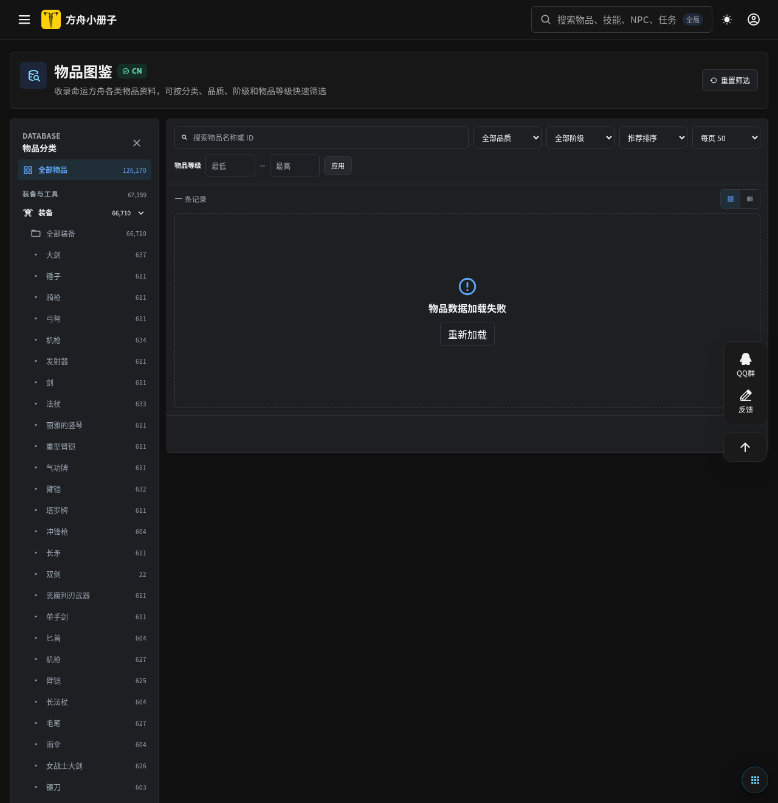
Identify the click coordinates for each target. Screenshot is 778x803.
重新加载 (467, 334)
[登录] (754, 19)
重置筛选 (735, 80)
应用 (338, 165)
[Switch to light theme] (727, 19)
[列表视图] (750, 199)
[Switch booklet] (755, 779)
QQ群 (746, 373)
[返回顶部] (745, 447)
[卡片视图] (730, 199)
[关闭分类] (136, 143)
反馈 (745, 410)
